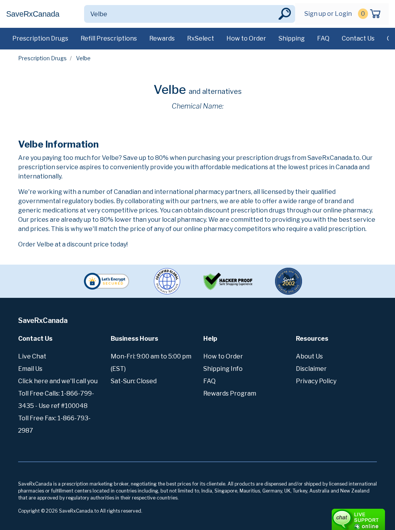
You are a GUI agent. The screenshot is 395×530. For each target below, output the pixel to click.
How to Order (246, 38)
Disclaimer (311, 368)
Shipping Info (223, 368)
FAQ (323, 38)
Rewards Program (229, 393)
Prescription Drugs (40, 38)
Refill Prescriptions (109, 38)
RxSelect (200, 38)
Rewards (162, 38)
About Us (309, 356)
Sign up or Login (328, 13)
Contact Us (358, 38)
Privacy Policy (316, 381)
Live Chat (32, 356)
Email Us (30, 368)
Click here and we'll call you (58, 381)
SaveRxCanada (32, 14)
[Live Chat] (337, 515)
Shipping (292, 38)
